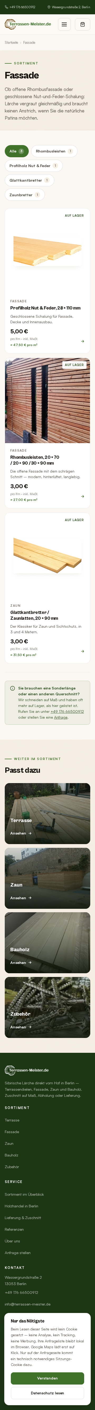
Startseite (11, 42)
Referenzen (14, 1229)
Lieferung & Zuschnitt (23, 1217)
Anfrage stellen (18, 1252)
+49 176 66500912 (22, 7)
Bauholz (11, 1155)
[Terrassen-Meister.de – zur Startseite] (28, 24)
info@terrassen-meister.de (27, 1304)
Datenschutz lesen (47, 1393)
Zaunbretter (24, 194)
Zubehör (12, 1166)
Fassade (12, 1131)
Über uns (12, 1240)
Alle (16, 151)
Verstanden (47, 1378)
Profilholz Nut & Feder (33, 165)
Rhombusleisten (53, 151)
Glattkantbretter (29, 180)
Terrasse (12, 1120)
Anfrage (61, 717)
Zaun (9, 1143)
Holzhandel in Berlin (21, 1205)
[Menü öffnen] (64, 24)
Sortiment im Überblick (24, 1194)
